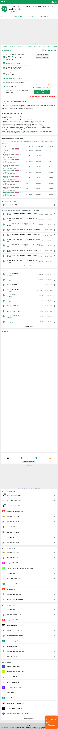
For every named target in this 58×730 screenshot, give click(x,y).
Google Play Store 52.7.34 (13, 516)
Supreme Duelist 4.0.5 (12, 625)
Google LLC (13, 11)
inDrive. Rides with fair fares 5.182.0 (15, 671)
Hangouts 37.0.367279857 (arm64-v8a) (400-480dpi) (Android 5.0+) (23, 245)
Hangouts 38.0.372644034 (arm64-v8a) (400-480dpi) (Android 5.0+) (23, 234)
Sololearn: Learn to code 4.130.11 (15, 708)
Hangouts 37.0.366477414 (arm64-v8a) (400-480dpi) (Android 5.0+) (23, 239)
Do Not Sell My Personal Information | (33, 727)
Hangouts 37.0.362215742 (13, 315)
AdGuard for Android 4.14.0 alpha (15, 635)
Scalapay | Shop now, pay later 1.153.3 (16, 703)
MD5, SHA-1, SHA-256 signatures (14, 78)
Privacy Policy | (21, 727)
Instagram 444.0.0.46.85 (12, 620)
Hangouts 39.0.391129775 (13, 289)
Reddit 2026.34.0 (11, 589)
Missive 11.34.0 (10, 692)
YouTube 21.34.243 (11, 573)
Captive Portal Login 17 (12, 641)
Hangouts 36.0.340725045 (13, 321)
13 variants (10, 275)
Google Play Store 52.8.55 (13, 532)
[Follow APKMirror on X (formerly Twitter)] (8, 458)
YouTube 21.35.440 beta (12, 646)
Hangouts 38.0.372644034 (13, 300)
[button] (43, 51)
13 (19, 82)
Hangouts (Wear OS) (12, 205)
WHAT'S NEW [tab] (12, 46)
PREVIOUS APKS (37, 46)
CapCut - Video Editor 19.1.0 (14, 500)
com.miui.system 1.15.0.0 (13, 584)
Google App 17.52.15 (12, 656)
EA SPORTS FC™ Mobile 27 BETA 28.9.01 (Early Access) (20, 568)
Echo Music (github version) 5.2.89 (15, 511)
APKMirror (7, 2)
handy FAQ (39, 141)
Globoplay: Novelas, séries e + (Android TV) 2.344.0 (19, 713)
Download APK (43, 91)
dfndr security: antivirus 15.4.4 (14, 687)
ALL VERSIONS (46, 46)
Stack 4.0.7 (9, 698)
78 (12, 56)
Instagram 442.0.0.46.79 (12, 563)
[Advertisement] (29, 32)
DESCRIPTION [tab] (20, 46)
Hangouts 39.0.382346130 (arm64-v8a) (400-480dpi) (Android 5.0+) (23, 229)
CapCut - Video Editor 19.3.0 (14, 578)
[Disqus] (29, 392)
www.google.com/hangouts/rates (26, 132)
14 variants (10, 317)
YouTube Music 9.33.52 (12, 537)
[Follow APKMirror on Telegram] (36, 458)
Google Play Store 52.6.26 (13, 521)
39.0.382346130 (19, 16)
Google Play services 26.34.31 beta (15, 651)
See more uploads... (29, 266)
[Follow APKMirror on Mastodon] (22, 458)
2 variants (10, 286)
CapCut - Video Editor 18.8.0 (14, 495)
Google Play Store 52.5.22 (13, 542)
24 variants (10, 307)
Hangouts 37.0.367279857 (13, 305)
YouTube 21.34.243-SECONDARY (15, 599)
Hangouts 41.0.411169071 (13, 273)
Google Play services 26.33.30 (14, 614)
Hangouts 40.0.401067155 (13, 284)
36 (13, 82)
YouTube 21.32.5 (11, 527)
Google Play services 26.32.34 (14, 594)
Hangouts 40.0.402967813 (13, 279)
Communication (6, 50)
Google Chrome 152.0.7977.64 (14, 630)
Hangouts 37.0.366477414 (13, 311)
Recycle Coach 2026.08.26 (13, 682)
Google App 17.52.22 (12, 677)
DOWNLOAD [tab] (4, 46)
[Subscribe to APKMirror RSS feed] (50, 458)
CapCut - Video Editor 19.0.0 (14, 506)
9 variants (10, 280)
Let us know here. (32, 725)
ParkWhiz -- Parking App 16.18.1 (14, 666)
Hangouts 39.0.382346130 (13, 294)
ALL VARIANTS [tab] (28, 46)
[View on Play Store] (49, 51)
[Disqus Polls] (29, 353)
